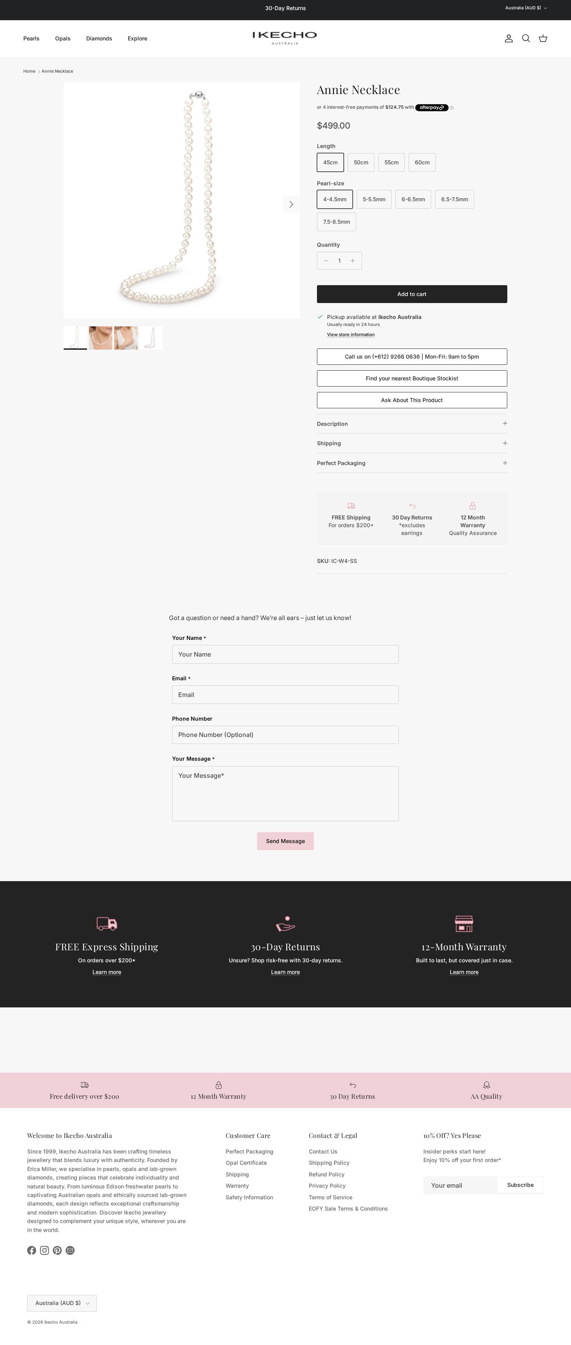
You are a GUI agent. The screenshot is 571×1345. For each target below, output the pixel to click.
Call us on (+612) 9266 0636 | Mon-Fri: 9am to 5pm (412, 356)
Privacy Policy (327, 1185)
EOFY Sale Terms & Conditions (348, 1208)
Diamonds (99, 38)
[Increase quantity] (355, 260)
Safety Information (249, 1197)
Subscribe (520, 1184)
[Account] (507, 38)
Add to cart (412, 294)
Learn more (106, 972)
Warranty (237, 1185)
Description (332, 423)
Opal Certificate (246, 1162)
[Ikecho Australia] (285, 38)
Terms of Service (330, 1197)
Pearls (31, 38)
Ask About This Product (412, 400)
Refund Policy (327, 1174)
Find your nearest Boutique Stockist (412, 378)
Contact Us (323, 1151)
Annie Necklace (57, 71)
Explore (137, 38)
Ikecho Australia (60, 1322)
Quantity (328, 244)
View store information (351, 334)
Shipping (329, 443)
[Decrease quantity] (324, 260)
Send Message (285, 841)
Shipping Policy (329, 1162)
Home (29, 71)
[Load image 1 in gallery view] (182, 200)
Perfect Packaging (341, 463)
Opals (63, 38)
